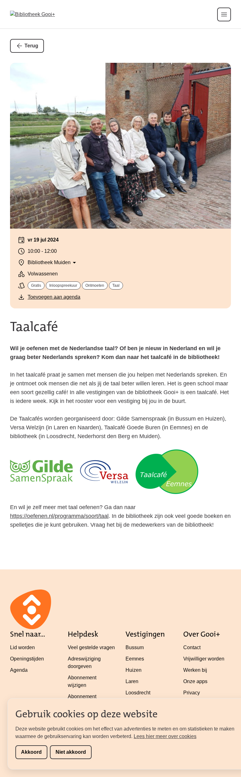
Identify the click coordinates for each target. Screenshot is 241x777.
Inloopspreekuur (63, 285)
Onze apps (195, 681)
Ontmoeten (94, 285)
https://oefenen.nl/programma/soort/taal (59, 516)
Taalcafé (34, 326)
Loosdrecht (138, 692)
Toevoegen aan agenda (54, 297)
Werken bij (195, 670)
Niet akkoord (71, 752)
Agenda (19, 670)
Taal (116, 285)
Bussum (135, 647)
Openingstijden (27, 658)
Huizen (134, 670)
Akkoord (31, 752)
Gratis (36, 285)
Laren (132, 681)
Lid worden (22, 647)
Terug (31, 45)
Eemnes (135, 658)
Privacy (191, 692)
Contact (192, 647)
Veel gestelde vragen (91, 647)
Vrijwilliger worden (203, 658)
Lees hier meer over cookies (165, 736)
